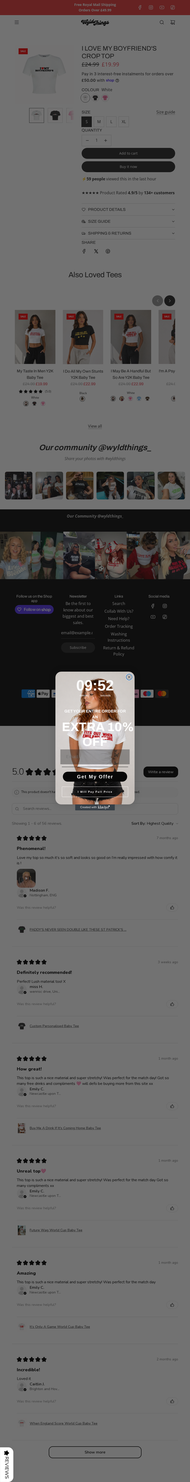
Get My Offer (95, 776)
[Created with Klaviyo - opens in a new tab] (95, 807)
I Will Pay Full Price (95, 791)
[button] (6, 1464)
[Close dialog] (129, 677)
